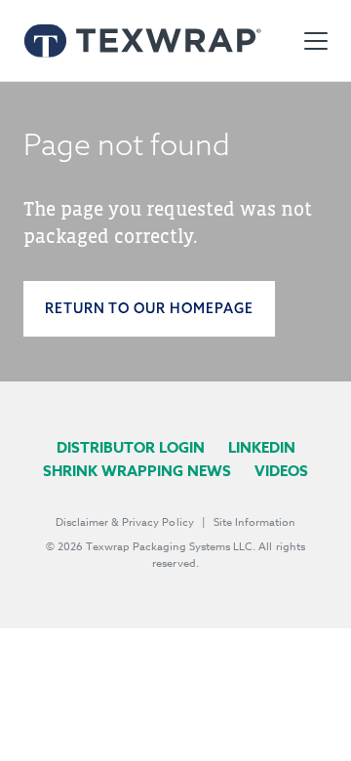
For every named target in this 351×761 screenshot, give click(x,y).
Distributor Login (131, 447)
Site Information (254, 522)
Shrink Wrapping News (137, 471)
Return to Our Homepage (149, 308)
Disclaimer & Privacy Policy (125, 522)
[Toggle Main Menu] (316, 41)
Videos (281, 471)
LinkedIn (261, 447)
